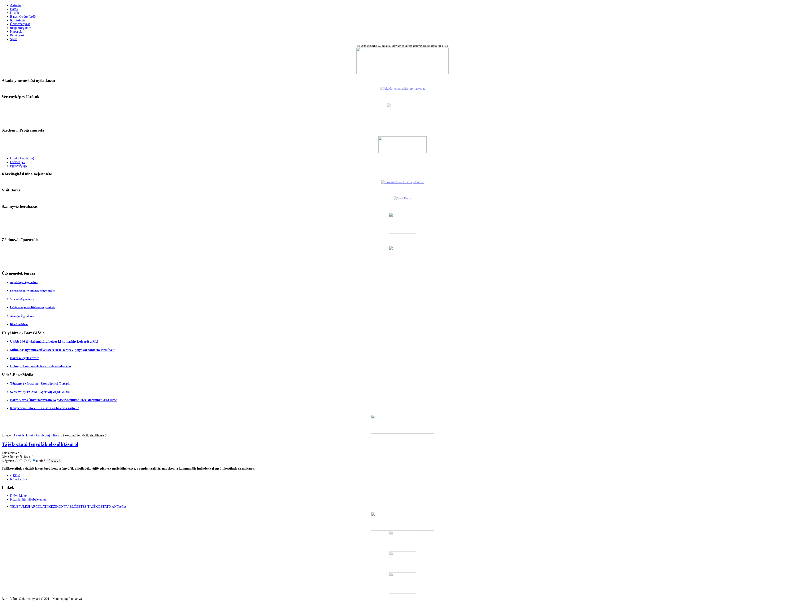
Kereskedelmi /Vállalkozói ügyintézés (32, 290)
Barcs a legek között (24, 358)
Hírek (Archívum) (22, 158)
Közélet (15, 12)
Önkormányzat (20, 24)
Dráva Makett (19, 495)
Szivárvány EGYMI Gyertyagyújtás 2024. (40, 392)
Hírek (55, 435)
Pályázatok (17, 35)
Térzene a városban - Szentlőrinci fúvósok (40, 383)
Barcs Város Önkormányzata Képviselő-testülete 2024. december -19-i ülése (63, 400)
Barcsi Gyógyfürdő (23, 16)
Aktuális (15, 5)
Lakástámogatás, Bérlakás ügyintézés (32, 307)
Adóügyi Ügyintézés (22, 315)
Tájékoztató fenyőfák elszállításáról (40, 444)
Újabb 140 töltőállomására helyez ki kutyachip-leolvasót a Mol (54, 341)
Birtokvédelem (19, 324)
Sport (13, 39)
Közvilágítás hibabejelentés (28, 499)
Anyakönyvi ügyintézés (24, 282)
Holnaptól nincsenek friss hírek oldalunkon (40, 366)
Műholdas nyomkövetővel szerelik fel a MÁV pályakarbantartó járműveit (62, 350)
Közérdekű (17, 20)
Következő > (18, 479)
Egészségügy (18, 166)
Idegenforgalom (20, 28)
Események (17, 162)
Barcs (14, 9)
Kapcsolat (16, 31)
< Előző (15, 475)
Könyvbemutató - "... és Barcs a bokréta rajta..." (44, 408)
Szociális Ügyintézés (22, 299)
